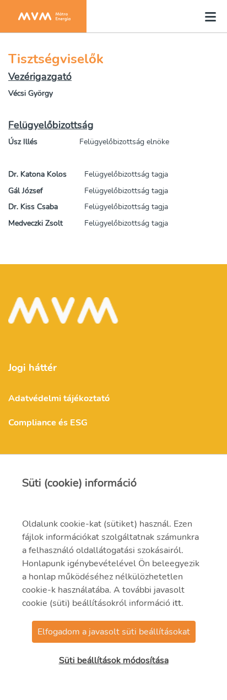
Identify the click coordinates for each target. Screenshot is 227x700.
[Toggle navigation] (207, 16)
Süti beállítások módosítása (114, 660)
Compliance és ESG (48, 423)
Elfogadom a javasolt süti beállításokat (113, 632)
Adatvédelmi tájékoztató (59, 398)
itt (176, 603)
